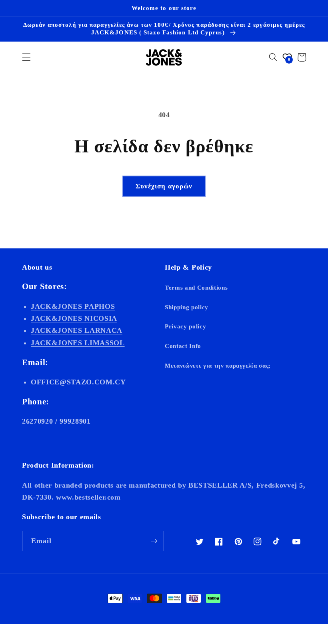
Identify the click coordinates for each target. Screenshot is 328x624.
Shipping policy (186, 307)
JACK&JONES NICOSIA (74, 318)
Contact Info (183, 345)
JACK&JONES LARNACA (76, 330)
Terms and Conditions (196, 287)
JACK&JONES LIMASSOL (78, 343)
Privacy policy (185, 326)
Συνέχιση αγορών (164, 186)
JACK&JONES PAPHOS (73, 306)
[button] (26, 57)
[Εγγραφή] (154, 541)
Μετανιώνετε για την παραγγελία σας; (218, 365)
